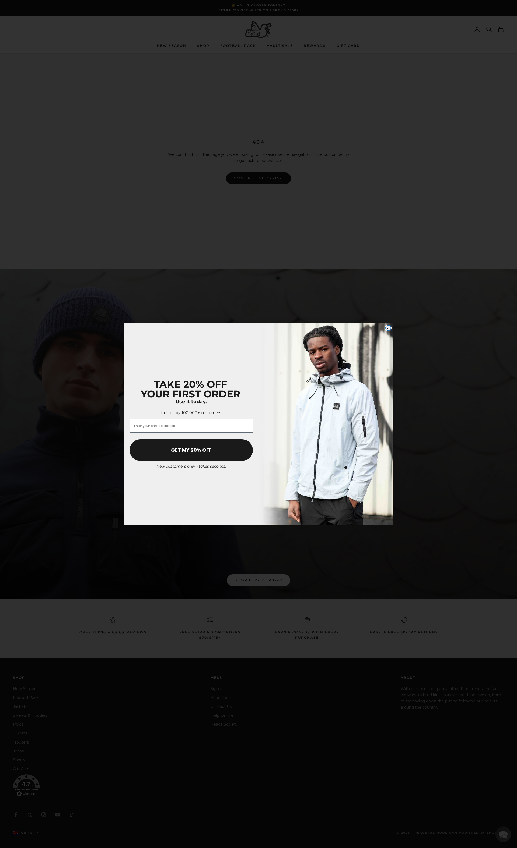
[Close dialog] (388, 328)
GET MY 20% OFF (191, 450)
